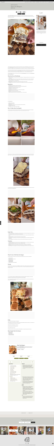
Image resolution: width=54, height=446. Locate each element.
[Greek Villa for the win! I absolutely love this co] (31, 430)
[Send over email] (0, 224)
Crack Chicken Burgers (23, 73)
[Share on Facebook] (0, 221)
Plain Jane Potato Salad (11, 260)
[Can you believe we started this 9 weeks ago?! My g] (50, 430)
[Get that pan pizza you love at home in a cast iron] (13, 430)
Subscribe (33, 422)
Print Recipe (19, 349)
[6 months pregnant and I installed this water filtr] (22, 430)
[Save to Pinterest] (0, 222)
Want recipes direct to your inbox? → (27, 0)
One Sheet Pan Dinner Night (11, 334)
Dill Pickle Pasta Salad (11, 259)
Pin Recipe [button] (22, 349)
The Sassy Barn (3, 2)
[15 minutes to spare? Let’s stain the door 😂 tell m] (4, 430)
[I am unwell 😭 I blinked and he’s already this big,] (41, 430)
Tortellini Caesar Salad (11, 261)
